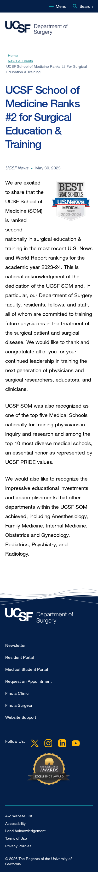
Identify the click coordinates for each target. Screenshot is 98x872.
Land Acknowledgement (25, 830)
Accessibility (15, 823)
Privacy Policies (18, 846)
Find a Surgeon (19, 705)
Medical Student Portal (26, 669)
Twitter (35, 743)
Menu (61, 6)
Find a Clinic (17, 693)
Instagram (48, 743)
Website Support (20, 717)
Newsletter (15, 645)
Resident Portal (19, 657)
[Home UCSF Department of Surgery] (49, 617)
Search (86, 6)
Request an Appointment (28, 681)
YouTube (76, 743)
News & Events (20, 61)
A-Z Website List (18, 816)
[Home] (47, 28)
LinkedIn (62, 743)
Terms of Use (16, 838)
